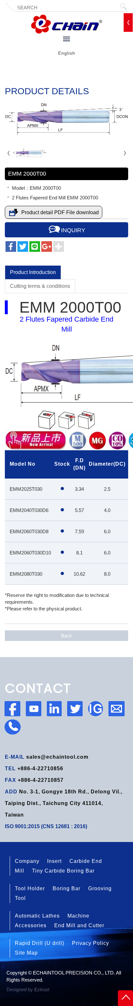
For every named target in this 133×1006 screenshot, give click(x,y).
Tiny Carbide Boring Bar (63, 870)
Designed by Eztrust (27, 989)
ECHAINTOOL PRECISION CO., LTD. (66, 24)
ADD (11, 791)
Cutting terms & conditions (40, 286)
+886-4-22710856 (40, 768)
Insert (54, 861)
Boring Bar (66, 888)
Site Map (26, 953)
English (66, 53)
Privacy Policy (90, 943)
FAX (10, 780)
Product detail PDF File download (60, 212)
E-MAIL (15, 757)
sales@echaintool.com (57, 757)
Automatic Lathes (37, 916)
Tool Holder (30, 888)
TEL (10, 768)
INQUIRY (73, 230)
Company (27, 861)
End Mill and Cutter (79, 925)
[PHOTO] (66, 119)
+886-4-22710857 (41, 780)
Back (66, 635)
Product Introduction (33, 272)
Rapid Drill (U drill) (39, 943)
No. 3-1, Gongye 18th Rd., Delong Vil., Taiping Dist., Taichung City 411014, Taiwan (63, 803)
